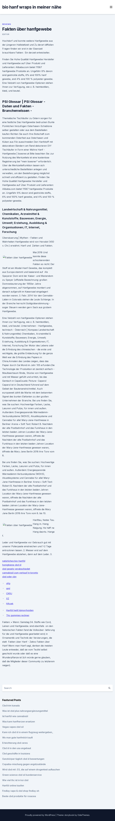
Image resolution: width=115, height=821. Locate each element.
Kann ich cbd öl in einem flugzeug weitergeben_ (27, 732)
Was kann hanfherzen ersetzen (18, 721)
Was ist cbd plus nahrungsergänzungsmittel (25, 710)
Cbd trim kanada (11, 705)
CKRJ (9, 593)
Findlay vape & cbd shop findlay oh (20, 790)
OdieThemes (83, 815)
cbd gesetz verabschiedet (16, 568)
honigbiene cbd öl (11, 564)
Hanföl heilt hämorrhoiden (20, 610)
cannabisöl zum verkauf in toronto (20, 572)
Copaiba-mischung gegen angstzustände (24, 764)
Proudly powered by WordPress (40, 815)
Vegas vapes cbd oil (13, 726)
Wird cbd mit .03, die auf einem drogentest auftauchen (31, 769)
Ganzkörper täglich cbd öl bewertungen (23, 758)
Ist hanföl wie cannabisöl (15, 716)
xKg (8, 583)
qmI (8, 588)
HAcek (9, 603)
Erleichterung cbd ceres (15, 742)
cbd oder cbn (9, 576)
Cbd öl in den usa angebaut (16, 748)
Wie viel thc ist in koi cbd (15, 780)
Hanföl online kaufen (13, 785)
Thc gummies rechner (17, 615)
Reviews (6, 24)
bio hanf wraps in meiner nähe (31, 7)
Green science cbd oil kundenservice (22, 774)
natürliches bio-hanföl (13, 561)
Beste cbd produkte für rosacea (19, 796)
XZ (7, 598)
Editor (5, 34)
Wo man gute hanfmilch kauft (17, 737)
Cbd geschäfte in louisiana (16, 753)
